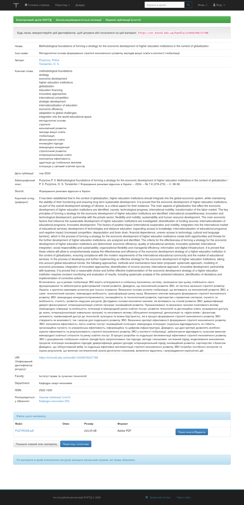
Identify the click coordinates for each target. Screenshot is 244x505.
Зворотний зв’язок (159, 497)
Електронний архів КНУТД (33, 20)
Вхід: (219, 5)
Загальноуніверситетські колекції (78, 20)
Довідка (80, 5)
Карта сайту (183, 497)
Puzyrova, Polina (49, 60)
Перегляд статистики (76, 444)
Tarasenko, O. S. (49, 64)
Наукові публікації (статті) (123, 20)
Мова (201, 5)
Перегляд (61, 5)
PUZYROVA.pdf (24, 430)
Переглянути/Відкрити (191, 432)
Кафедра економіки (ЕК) (54, 401)
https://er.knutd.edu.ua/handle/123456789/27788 (68, 357)
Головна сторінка (38, 5)
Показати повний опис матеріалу (36, 444)
